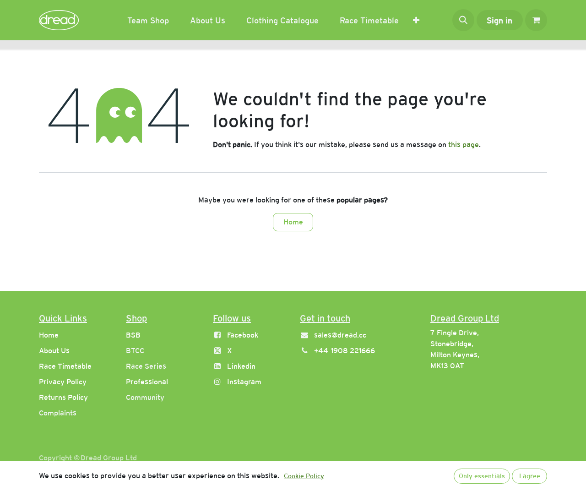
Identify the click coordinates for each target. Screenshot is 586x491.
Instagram (244, 381)
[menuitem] (148, 20)
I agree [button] (529, 476)
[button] (463, 20)
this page (463, 144)
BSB (133, 335)
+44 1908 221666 (344, 350)
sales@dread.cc (340, 335)
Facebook (242, 335)
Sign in (499, 20)
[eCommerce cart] (536, 20)
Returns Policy (63, 397)
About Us (54, 350)
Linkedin (241, 366)
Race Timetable (65, 366)
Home (293, 222)
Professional (147, 381)
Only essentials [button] (482, 476)
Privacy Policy (63, 381)
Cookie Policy (304, 476)
